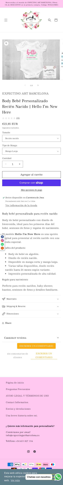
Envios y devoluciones (18, 408)
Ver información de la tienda (21, 205)
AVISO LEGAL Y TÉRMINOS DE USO (27, 395)
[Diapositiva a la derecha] (38, 85)
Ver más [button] (15, 480)
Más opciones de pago (31, 189)
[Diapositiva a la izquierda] (25, 85)
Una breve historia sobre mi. (22, 415)
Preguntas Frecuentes (18, 389)
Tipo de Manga (9, 145)
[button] (6, 20)
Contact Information (17, 402)
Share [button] (8, 323)
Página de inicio (15, 382)
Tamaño (6, 132)
